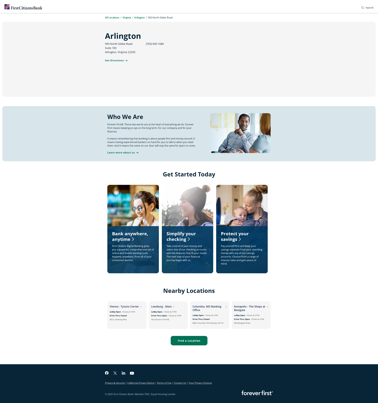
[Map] (233, 59)
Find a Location (189, 340)
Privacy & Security (115, 383)
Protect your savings (235, 236)
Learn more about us (121, 152)
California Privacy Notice (140, 383)
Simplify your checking (181, 236)
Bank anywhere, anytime (130, 236)
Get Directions (114, 60)
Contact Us (180, 383)
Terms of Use (164, 383)
